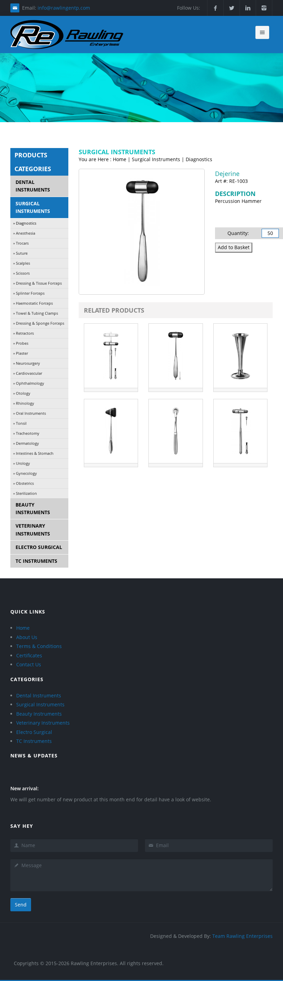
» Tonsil (20, 423)
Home (23, 628)
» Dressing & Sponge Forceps (38, 323)
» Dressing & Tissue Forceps (37, 283)
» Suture (20, 253)
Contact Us (28, 664)
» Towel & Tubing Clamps (35, 313)
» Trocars (21, 243)
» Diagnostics (24, 223)
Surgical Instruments (33, 207)
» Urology (21, 463)
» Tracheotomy (26, 433)
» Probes (20, 343)
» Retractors (23, 333)
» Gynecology (25, 473)
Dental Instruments (33, 186)
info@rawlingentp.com (64, 7)
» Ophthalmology (28, 383)
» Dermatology (26, 443)
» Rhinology (23, 403)
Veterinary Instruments (33, 529)
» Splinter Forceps (29, 293)
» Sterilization (25, 493)
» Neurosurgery (26, 363)
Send (21, 904)
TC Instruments (36, 561)
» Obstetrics (23, 483)
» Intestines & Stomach (33, 453)
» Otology (21, 393)
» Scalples (21, 263)
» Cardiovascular (27, 373)
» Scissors (21, 273)
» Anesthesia (24, 233)
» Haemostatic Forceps (33, 303)
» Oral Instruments (29, 413)
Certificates (29, 655)
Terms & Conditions (39, 646)
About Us (26, 637)
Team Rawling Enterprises (242, 936)
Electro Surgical (39, 547)
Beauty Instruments (33, 508)
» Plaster (20, 353)
